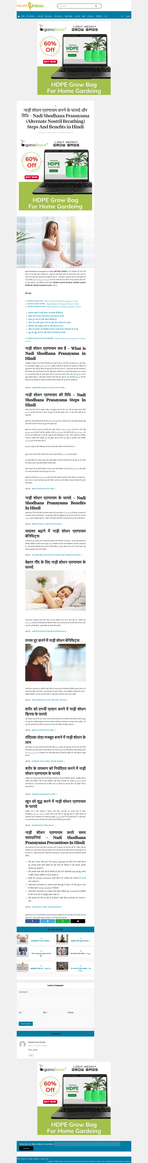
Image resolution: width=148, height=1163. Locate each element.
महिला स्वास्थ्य (48, 16)
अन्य (106, 16)
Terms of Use (44, 1159)
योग (55, 106)
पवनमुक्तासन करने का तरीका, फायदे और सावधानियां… (48, 761)
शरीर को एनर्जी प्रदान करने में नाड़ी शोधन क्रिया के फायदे (49, 322)
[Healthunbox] (30, 6)
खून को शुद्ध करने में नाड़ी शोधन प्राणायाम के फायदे (46, 332)
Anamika (43, 132)
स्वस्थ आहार (90, 16)
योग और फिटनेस (30, 16)
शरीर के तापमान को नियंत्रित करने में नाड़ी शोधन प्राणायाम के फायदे (53, 329)
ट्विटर (50, 918)
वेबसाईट (71, 1012)
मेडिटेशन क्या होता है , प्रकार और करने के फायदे (46, 524)
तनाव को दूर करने (78, 374)
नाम (21, 1012)
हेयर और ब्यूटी (58, 16)
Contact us (36, 1159)
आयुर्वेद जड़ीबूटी (68, 16)
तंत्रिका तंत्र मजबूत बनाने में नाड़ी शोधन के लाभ (45, 326)
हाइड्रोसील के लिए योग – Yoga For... (41, 968)
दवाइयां (83, 16)
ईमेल (45, 1012)
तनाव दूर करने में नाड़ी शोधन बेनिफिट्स (42, 319)
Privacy (30, 1159)
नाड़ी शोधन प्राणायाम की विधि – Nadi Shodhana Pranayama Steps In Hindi (53, 304)
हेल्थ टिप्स (77, 16)
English (128, 16)
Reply (31, 1055)
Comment (23, 992)
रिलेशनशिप (98, 16)
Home (18, 1159)
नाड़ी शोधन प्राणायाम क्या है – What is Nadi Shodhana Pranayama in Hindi (52, 301)
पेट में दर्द (82, 878)
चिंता (68, 374)
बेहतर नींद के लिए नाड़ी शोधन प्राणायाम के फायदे (46, 316)
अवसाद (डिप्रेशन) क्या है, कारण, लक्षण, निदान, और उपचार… (50, 700)
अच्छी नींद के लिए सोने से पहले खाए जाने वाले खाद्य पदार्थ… (49, 631)
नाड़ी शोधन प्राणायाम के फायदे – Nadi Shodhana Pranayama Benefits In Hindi (54, 307)
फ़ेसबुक (42, 918)
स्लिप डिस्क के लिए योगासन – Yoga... (80, 953)
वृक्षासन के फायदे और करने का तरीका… (43, 489)
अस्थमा (37, 862)
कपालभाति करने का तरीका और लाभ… (43, 825)
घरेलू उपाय (40, 16)
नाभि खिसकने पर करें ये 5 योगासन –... (41, 941)
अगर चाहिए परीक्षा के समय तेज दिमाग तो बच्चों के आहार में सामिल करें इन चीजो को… (57, 555)
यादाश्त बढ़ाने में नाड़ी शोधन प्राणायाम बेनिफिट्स (46, 313)
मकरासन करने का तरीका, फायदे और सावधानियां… (47, 907)
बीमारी (23, 16)
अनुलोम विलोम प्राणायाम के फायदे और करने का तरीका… (49, 388)
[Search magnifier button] (96, 6)
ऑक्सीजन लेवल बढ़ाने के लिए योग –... (81, 941)
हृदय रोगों (48, 862)
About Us (24, 1159)
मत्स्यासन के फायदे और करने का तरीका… (44, 794)
